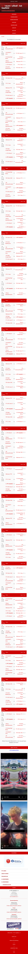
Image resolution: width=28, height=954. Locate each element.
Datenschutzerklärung (14, 940)
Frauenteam (4, 876)
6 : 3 (24, 719)
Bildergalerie (14, 25)
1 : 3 (24, 237)
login (14, 951)
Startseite (14, 14)
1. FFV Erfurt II (9, 64)
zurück (2, 36)
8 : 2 (24, 226)
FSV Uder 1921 (19, 67)
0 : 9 (24, 432)
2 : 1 (24, 408)
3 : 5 (24, 704)
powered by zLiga (14, 948)
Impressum (12, 1)
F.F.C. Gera (20, 64)
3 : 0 (24, 549)
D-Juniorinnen (5, 879)
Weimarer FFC (19, 61)
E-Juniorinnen (5, 882)
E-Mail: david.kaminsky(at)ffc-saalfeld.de (14, 918)
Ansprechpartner (14, 19)
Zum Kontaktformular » (14, 896)
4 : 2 (24, 374)
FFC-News (3, 870)
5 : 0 (24, 98)
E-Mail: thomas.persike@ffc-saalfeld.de (14, 912)
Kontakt (16, 1)
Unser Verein (4, 873)
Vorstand (14, 22)
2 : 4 (24, 187)
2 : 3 (24, 567)
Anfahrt (14, 33)
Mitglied (14, 30)
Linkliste (14, 27)
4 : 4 (24, 317)
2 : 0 (24, 288)
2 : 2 (24, 663)
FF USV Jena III (19, 53)
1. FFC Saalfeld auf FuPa (14, 750)
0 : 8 (24, 48)
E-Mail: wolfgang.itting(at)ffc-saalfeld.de (14, 905)
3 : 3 (24, 125)
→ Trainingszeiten (6, 884)
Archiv (14, 944)
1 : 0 (24, 613)
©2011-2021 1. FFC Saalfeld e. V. (14, 932)
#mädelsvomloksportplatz (8, 10)
